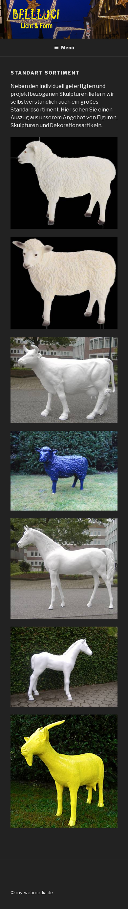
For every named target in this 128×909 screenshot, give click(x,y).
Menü (67, 47)
